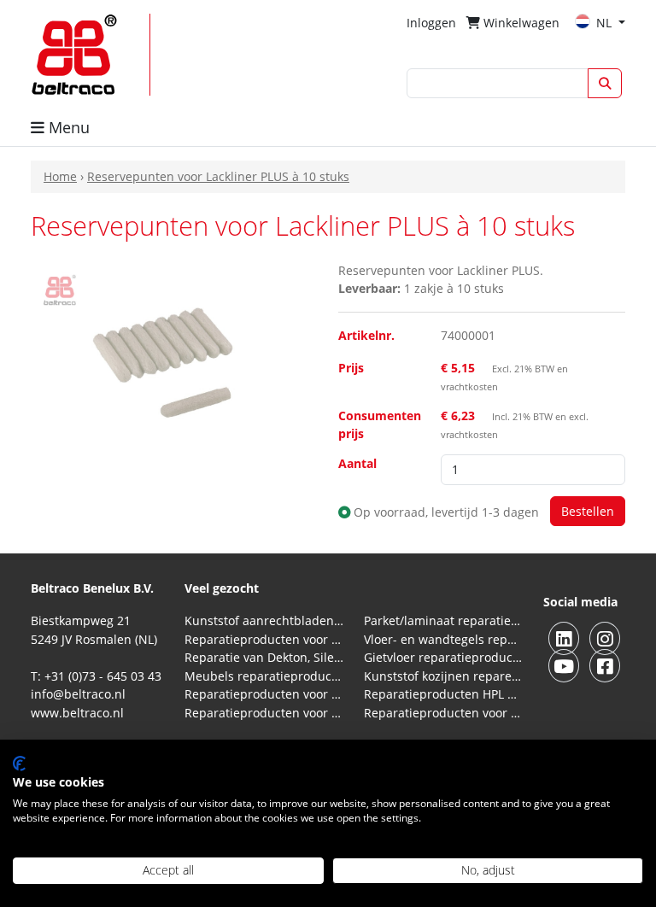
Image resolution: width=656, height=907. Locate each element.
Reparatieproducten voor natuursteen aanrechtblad (263, 639)
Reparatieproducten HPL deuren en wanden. (443, 694)
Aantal (357, 463)
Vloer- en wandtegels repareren (443, 639)
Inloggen (431, 23)
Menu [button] (67, 127)
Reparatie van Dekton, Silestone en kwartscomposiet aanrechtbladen (263, 657)
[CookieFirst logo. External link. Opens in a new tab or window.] (19, 763)
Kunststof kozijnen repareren (443, 676)
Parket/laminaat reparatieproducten (443, 620)
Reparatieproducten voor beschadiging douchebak (263, 713)
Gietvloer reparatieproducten (443, 657)
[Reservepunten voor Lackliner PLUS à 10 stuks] (174, 356)
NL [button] (605, 23)
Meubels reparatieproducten (263, 676)
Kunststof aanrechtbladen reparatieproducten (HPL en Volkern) (263, 620)
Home (60, 176)
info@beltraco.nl (78, 694)
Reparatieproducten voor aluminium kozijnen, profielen (443, 713)
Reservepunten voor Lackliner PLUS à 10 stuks (218, 176)
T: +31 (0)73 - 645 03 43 (96, 676)
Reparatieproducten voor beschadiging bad (263, 694)
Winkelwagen (519, 23)
